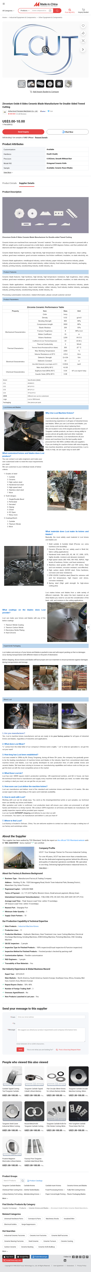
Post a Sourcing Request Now (68, 1049)
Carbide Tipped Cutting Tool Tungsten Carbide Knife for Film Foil (10, 1091)
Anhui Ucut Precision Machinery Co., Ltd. (23, 111)
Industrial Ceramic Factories (14, 1235)
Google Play (22, 1257)
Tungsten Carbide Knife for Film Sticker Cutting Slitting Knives (56, 1126)
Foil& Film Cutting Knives (76, 1190)
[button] (3, 3)
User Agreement (58, 1266)
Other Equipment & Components (50, 17)
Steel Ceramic (34, 1241)
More (4, 1251)
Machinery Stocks (52, 1218)
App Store (8, 1257)
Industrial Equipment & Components (22, 17)
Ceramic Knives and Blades (77, 1185)
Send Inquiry (23, 132)
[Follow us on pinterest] (87, 1257)
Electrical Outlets (10, 1224)
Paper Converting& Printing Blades (56, 1194)
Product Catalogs (35, 1180)
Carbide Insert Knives (53, 1185)
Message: (11, 1030)
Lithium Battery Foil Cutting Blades (13, 1194)
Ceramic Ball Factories (59, 1235)
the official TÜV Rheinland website (71, 840)
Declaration (70, 1266)
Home (4, 17)
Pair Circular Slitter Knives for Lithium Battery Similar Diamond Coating (56, 1091)
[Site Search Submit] (57, 10)
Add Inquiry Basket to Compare (46, 91)
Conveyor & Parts (34, 1218)
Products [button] (24, 10)
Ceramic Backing (27, 1247)
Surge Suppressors (28, 1224)
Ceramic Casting (67, 1241)
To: (14, 1023)
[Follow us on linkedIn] (65, 1260)
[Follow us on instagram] (80, 1257)
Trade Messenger (39, 1257)
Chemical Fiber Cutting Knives (13, 1190)
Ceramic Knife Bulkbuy (46, 1247)
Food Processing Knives (54, 1190)
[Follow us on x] (77, 1257)
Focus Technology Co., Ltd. (29, 1266)
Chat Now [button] (69, 132)
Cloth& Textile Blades (31, 1190)
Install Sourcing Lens (13, 1260)
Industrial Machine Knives (28, 926)
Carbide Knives (29, 1185)
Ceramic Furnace (49, 1241)
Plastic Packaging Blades (76, 1194)
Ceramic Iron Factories (38, 1235)
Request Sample (41, 137)
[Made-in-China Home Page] (45, 4)
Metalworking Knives (31, 1194)
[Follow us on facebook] (73, 1257)
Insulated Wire (69, 1218)
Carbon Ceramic (10, 1247)
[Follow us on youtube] (83, 1257)
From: (13, 1017)
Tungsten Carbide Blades (11, 1185)
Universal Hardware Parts (13, 1218)
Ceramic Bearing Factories (14, 1241)
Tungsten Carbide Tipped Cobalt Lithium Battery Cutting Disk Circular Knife (34, 1091)
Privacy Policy (81, 1266)
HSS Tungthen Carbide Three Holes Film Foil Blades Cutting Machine (77, 1126)
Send (20, 1049)
